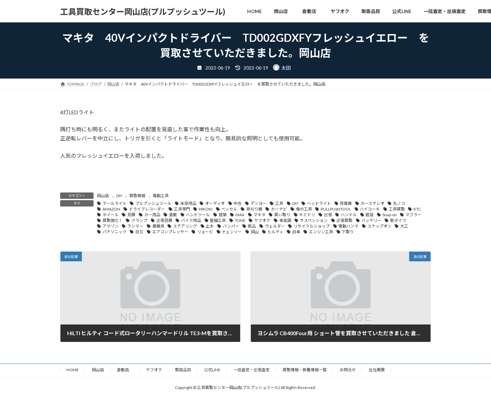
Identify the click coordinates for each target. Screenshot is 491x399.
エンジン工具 (321, 231)
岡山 (255, 231)
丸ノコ (399, 203)
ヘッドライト (319, 203)
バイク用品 (191, 220)
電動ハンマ (348, 226)
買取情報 (137, 195)
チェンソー (232, 231)
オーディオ (215, 203)
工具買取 (397, 209)
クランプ (139, 220)
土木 (210, 226)
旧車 (296, 231)
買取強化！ (113, 220)
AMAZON (111, 209)
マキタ (260, 214)
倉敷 (173, 214)
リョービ (205, 231)
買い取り (282, 214)
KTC (417, 209)
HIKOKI (205, 209)
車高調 (285, 220)
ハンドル (349, 214)
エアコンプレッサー (170, 231)
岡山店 (103, 195)
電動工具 (161, 195)
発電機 (346, 203)
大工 (404, 226)
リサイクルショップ (312, 226)
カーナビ (279, 209)
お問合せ (348, 369)
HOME (72, 369)
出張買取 (344, 220)
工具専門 (182, 209)
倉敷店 (125, 369)
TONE (240, 220)
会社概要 (377, 369)
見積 (131, 214)
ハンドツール (198, 214)
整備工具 (218, 220)
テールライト (115, 203)
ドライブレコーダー (147, 209)
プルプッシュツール (153, 203)
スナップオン (379, 226)
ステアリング (185, 226)
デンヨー (259, 203)
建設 (369, 214)
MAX (239, 214)
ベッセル (229, 209)
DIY (119, 195)
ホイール (111, 214)
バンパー (231, 226)
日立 (139, 231)
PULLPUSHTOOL (336, 209)
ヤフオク (262, 220)
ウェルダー (275, 226)
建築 (223, 214)
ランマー (135, 226)
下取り (348, 231)
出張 (328, 214)
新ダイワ (398, 220)
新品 (252, 226)
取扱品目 (183, 369)
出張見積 (164, 220)
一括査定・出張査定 (251, 369)
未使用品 (188, 203)
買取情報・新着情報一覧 (305, 369)
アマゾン (111, 226)
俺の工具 (304, 209)
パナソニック (115, 231)
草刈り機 (254, 209)
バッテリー (371, 220)
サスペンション (314, 220)
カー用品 (152, 214)
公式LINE (212, 369)
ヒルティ (275, 231)
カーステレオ (372, 203)
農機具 (158, 226)
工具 (279, 203)
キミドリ (307, 214)
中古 (237, 203)
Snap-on (389, 214)
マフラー (413, 214)
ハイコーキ (370, 209)
